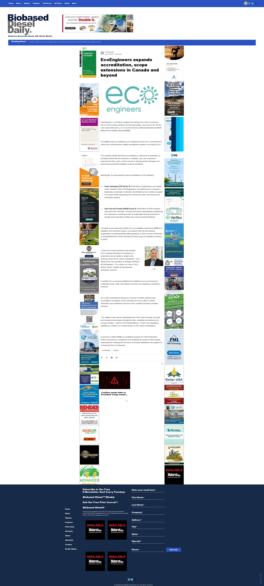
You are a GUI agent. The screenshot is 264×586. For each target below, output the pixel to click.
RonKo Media (70, 549)
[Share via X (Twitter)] (107, 357)
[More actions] (162, 53)
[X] (256, 3)
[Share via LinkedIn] (112, 357)
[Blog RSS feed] (246, 3)
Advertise (69, 540)
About (67, 536)
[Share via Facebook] (102, 357)
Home (67, 509)
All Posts (69, 531)
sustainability (106, 350)
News (67, 513)
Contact (68, 544)
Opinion (68, 518)
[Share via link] (117, 357)
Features (69, 522)
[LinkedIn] (252, 3)
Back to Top (261, 578)
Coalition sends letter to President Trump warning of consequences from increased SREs (114, 394)
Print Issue (69, 527)
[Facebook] (249, 3)
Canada (116, 350)
